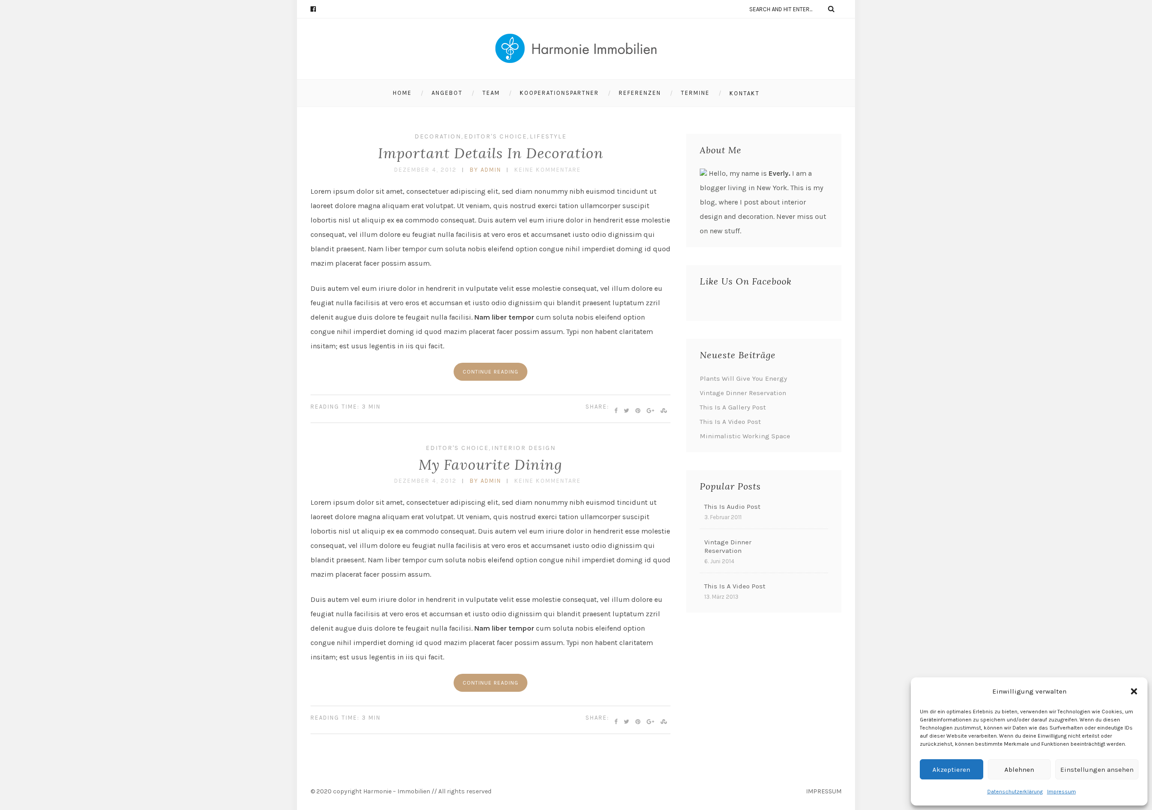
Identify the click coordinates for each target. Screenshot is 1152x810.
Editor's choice (495, 136)
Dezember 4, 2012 (425, 169)
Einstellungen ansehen (1097, 769)
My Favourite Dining (490, 464)
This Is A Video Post (730, 422)
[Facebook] (317, 9)
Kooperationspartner (559, 92)
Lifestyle (548, 136)
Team (491, 92)
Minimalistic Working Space (745, 436)
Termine (695, 92)
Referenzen (640, 92)
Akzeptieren (951, 769)
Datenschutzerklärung (1015, 791)
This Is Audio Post (732, 507)
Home (402, 92)
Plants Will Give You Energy (743, 378)
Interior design (523, 448)
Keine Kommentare (547, 169)
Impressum (1061, 791)
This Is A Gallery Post (733, 407)
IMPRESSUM (824, 791)
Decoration (437, 136)
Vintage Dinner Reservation (743, 393)
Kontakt (744, 93)
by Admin (485, 169)
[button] (1134, 691)
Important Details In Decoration (490, 153)
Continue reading (490, 372)
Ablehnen (1019, 769)
